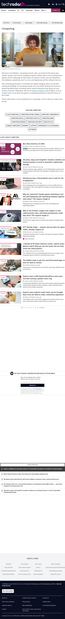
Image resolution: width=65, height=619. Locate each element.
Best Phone (38, 564)
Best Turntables (55, 564)
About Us (4, 598)
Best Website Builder (8, 574)
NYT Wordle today (57, 23)
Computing (11, 10)
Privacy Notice (39, 389)
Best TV (38, 567)
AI (18, 10)
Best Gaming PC (24, 570)
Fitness (37, 10)
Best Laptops (24, 564)
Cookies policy (47, 601)
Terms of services (37, 388)
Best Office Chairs (56, 574)
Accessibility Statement (49, 605)
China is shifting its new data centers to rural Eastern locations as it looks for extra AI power (33, 469)
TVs (22, 10)
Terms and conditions (8, 601)
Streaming (29, 10)
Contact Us (46, 598)
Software (3, 261)
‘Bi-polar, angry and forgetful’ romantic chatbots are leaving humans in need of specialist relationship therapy (32, 491)
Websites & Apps (5, 228)
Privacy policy (26, 601)
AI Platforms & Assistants (8, 161)
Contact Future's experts (29, 598)
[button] (61, 4)
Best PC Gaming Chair (24, 574)
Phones (3, 10)
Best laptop (29, 23)
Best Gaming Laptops (25, 567)
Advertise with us (7, 605)
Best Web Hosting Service (8, 570)
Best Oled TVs (38, 570)
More (43, 10)
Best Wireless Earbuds (55, 570)
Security (3, 195)
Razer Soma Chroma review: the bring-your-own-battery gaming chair (26, 474)
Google (13, 93)
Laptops (3, 179)
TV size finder (17, 23)
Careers (4, 609)
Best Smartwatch (38, 574)
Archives (41, 307)
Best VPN (8, 564)
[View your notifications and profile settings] (49, 4)
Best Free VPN (9, 567)
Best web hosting (42, 23)
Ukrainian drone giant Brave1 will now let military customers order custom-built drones (31, 479)
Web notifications (27, 605)
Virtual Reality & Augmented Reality (6, 245)
